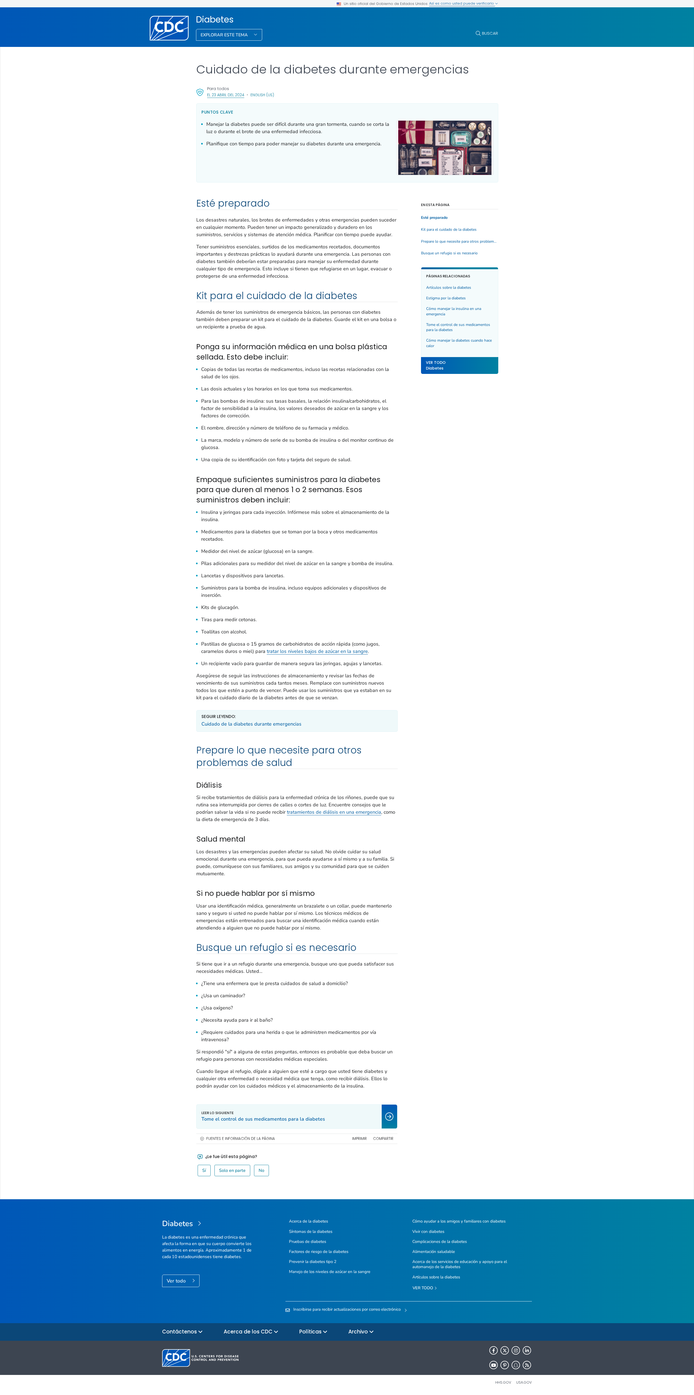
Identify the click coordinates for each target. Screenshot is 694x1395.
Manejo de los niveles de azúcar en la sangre (329, 1271)
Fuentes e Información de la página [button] (240, 1138)
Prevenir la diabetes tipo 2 (312, 1261)
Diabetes (215, 19)
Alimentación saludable (433, 1251)
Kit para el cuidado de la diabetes (449, 229)
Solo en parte (232, 1170)
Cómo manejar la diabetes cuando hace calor (459, 343)
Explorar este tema (225, 35)
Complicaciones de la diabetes (439, 1241)
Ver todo (177, 1281)
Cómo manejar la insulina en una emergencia (453, 311)
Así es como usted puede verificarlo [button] (462, 3)
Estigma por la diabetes (446, 298)
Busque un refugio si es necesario (449, 253)
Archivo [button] (358, 1331)
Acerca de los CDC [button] (249, 1331)
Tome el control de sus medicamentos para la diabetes (458, 327)
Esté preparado (434, 217)
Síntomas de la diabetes (310, 1231)
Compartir (383, 1138)
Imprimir (359, 1138)
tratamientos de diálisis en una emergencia (334, 812)
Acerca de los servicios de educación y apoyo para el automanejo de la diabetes (459, 1264)
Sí (204, 1170)
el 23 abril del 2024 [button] (225, 95)
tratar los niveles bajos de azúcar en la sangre (317, 651)
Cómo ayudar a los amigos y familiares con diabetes (459, 1221)
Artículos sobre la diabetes (448, 287)
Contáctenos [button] (180, 1331)
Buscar (490, 33)
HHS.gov (503, 1382)
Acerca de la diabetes (308, 1221)
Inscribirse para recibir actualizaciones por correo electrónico (347, 1309)
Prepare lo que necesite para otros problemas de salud (459, 241)
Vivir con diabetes (428, 1231)
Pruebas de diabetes (307, 1241)
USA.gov (524, 1382)
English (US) (262, 95)
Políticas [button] (311, 1331)
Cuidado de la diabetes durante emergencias (251, 724)
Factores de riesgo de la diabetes (318, 1251)
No (261, 1170)
